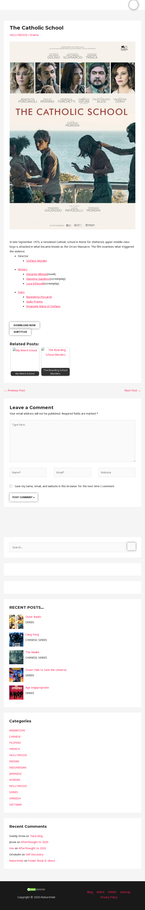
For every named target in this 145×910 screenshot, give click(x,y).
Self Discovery (34, 854)
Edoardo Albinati (36, 274)
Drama (34, 35)
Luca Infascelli (35, 283)
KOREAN (14, 779)
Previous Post (14, 390)
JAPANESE (15, 773)
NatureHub (16, 860)
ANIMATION (17, 730)
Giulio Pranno (34, 301)
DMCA (100, 892)
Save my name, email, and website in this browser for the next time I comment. (65, 486)
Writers (22, 269)
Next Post (132, 390)
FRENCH (14, 749)
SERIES (13, 792)
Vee (11, 848)
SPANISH (15, 798)
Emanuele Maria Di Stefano (43, 306)
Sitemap (125, 892)
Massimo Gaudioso (38, 279)
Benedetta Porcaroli (39, 297)
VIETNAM (15, 804)
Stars (21, 292)
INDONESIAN (17, 767)
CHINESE (15, 736)
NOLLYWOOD (18, 786)
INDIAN (14, 761)
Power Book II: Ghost (41, 860)
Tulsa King (36, 836)
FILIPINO (15, 742)
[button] (122, 5)
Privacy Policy (108, 897)
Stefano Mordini (36, 260)
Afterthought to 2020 (34, 842)
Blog (90, 892)
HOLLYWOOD (18, 35)
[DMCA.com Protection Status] (36, 889)
